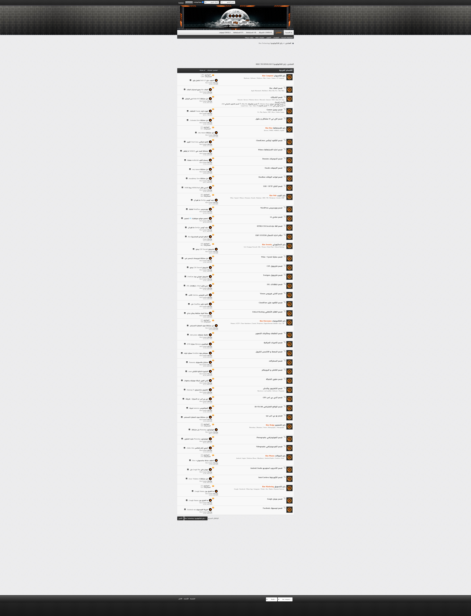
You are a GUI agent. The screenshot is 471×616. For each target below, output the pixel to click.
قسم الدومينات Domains (272, 158)
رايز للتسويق (273, 486)
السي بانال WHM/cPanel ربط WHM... (196, 187)
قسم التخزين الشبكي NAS (230, 104)
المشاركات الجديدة (287, 37)
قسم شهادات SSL (274, 284)
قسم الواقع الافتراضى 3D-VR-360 (268, 406)
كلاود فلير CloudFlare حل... (199, 304)
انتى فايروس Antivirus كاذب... (198, 295)
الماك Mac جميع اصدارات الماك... (197, 89)
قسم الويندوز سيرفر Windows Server (271, 104)
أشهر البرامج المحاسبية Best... (197, 236)
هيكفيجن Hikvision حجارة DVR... (197, 344)
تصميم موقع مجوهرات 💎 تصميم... (195, 218)
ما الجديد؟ (288, 32)
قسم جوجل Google (274, 499)
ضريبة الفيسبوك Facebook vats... (197, 509)
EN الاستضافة (238, 32)
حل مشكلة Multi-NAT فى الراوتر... (196, 99)
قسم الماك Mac (275, 88)
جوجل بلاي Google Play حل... (198, 469)
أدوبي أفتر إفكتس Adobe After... (197, 448)
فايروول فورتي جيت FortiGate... (197, 276)
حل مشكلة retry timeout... (205, 133)
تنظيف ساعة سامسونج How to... (202, 460)
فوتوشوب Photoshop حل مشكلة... (202, 429)
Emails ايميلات (225, 32)
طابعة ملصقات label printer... (198, 335)
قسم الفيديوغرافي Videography (269, 446)
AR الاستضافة (251, 32)
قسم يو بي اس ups (274, 415)
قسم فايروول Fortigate (272, 275)
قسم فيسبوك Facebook (272, 508)
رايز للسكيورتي (273, 244)
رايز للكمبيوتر (273, 75)
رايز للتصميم (275, 425)
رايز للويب (277, 195)
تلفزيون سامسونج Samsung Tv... (197, 390)
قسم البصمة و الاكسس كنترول (269, 351)
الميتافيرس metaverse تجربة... (198, 408)
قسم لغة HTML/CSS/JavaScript (269, 226)
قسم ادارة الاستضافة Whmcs (270, 149)
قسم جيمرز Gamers (274, 109)
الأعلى (180, 518)
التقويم (269, 37)
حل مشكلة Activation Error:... (198, 120)
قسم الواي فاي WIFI (276, 106)
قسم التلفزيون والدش (272, 388)
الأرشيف (186, 599)
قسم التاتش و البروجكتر (272, 370)
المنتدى (278, 32)
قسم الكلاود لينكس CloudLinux (269, 140)
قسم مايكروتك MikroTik (249, 104)
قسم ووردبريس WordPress (271, 208)
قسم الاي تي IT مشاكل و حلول (269, 119)
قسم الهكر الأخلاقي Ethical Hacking (267, 312)
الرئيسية (192, 599)
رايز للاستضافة (275, 128)
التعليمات (276, 37)
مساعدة (181, 2)
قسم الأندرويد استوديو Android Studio (266, 468)
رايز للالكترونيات (272, 321)
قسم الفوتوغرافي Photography (269, 437)
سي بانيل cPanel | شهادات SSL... (197, 286)
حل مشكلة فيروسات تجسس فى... (196, 258)
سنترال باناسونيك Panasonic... (198, 362)
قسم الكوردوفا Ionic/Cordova (270, 477)
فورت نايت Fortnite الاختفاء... (198, 111)
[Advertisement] (235, 51)
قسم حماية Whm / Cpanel (271, 257)
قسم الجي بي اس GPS (272, 397)
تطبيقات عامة (260, 37)
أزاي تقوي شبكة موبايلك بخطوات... (195, 380)
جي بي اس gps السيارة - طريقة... (196, 399)
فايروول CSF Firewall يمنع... (204, 249)
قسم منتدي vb (276, 217)
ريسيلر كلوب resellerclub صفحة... (197, 160)
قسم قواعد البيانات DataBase (270, 177)
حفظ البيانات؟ (198, 2)
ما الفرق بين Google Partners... (204, 491)
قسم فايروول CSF (274, 266)
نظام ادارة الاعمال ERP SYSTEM (268, 235)
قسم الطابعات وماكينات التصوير (268, 333)
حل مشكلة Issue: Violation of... (198, 478)
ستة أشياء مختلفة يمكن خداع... (197, 313)
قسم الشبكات (276, 97)
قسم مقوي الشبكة (274, 379)
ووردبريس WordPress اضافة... (198, 209)
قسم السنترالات (275, 361)
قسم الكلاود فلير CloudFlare (270, 302)
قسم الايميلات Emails (273, 168)
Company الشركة (265, 32)
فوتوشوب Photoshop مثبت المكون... (195, 439)
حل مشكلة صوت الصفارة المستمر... (201, 326)
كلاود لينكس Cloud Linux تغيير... (197, 142)
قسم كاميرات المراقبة (273, 342)
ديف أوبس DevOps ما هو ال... (203, 200)
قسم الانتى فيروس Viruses (271, 293)
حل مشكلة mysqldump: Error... (198, 178)
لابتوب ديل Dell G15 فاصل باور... (203, 80)
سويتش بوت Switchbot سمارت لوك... (195, 353)
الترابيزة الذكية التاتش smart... (197, 371)
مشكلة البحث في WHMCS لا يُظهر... (195, 151)
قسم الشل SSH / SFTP (272, 186)
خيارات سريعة (249, 37)
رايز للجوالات (275, 455)
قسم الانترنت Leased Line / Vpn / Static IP (254, 106)
